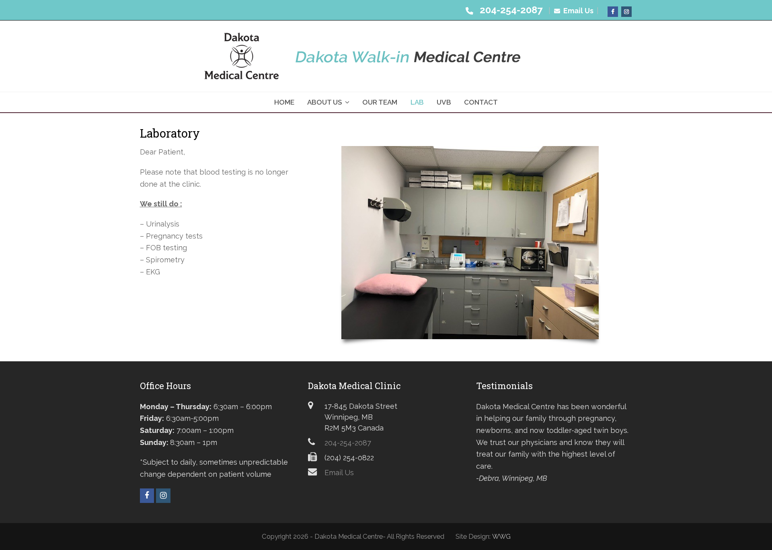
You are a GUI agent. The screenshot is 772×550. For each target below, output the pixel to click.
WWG (501, 536)
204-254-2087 (508, 10)
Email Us (577, 10)
